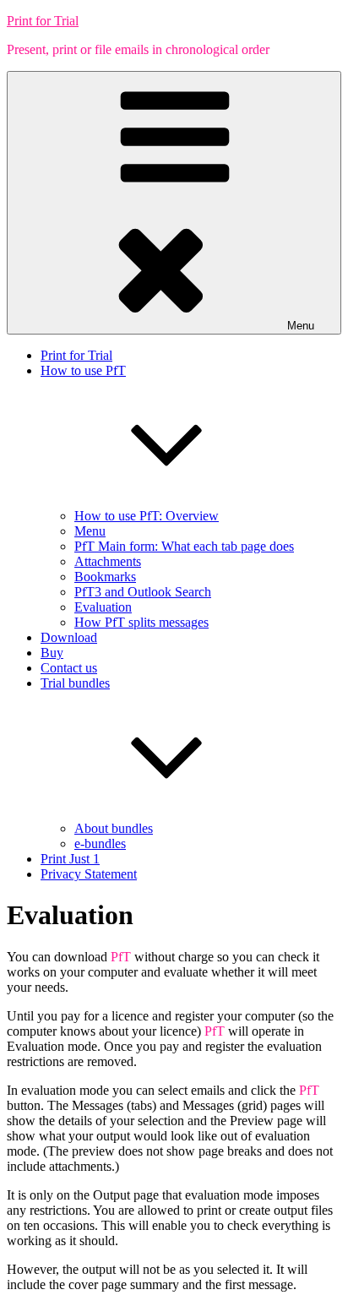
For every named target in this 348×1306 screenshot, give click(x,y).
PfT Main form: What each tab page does (184, 546)
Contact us (69, 668)
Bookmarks (105, 576)
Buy (52, 652)
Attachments (107, 561)
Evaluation (103, 607)
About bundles (113, 828)
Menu (300, 325)
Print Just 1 (70, 859)
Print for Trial (43, 21)
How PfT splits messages (141, 622)
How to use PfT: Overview (146, 516)
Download (69, 637)
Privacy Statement (89, 874)
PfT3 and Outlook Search (142, 592)
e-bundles (100, 843)
